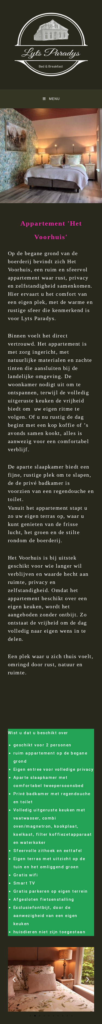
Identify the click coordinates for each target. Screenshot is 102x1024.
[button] (14, 979)
